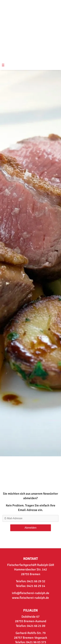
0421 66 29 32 (36, 581)
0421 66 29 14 (36, 586)
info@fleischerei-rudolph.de (30, 593)
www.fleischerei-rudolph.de (30, 598)
